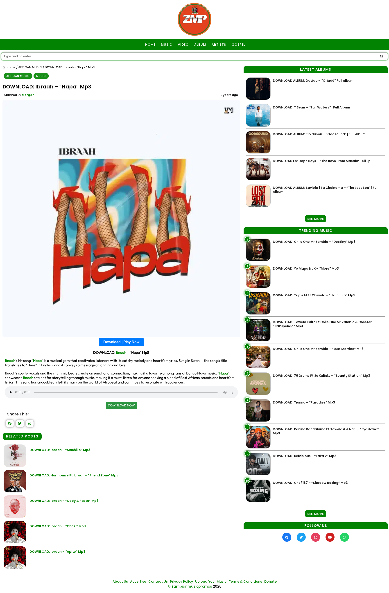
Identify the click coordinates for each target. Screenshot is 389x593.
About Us (120, 581)
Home (10, 67)
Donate (270, 581)
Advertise (138, 581)
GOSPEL (238, 44)
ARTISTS (219, 44)
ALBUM (200, 44)
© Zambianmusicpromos (190, 586)
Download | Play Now (121, 342)
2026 (217, 586)
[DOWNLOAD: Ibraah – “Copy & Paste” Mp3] (15, 517)
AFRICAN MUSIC (30, 67)
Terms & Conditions (245, 581)
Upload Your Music (210, 581)
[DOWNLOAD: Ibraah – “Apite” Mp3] (15, 567)
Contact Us (158, 581)
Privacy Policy (181, 581)
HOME (150, 44)
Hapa (37, 360)
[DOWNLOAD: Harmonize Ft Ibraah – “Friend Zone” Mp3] (15, 491)
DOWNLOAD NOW (121, 405)
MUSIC (166, 44)
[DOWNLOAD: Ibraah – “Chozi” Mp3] (15, 542)
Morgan (28, 95)
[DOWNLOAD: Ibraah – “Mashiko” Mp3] (15, 466)
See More (315, 218)
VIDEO (183, 44)
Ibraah (121, 352)
